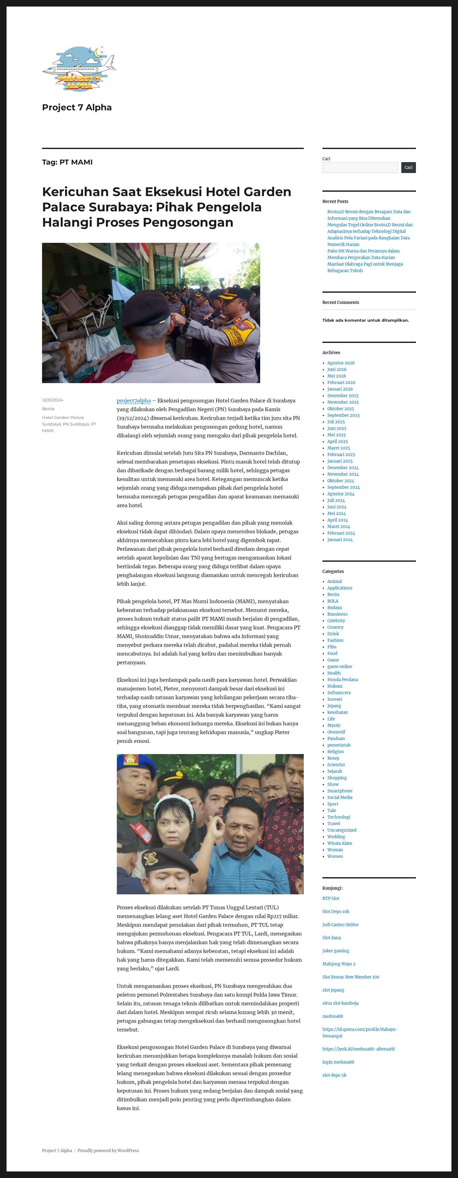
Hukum (334, 686)
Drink (333, 634)
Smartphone (339, 791)
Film (331, 647)
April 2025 (337, 441)
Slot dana (331, 937)
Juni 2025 (336, 428)
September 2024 (343, 487)
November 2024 (343, 474)
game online (339, 666)
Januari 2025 (340, 461)
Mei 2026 (336, 376)
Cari (326, 158)
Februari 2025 (341, 454)
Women (335, 856)
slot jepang (333, 990)
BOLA (332, 601)
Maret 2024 (338, 526)
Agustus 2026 (341, 363)
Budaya (334, 607)
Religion (335, 751)
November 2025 (343, 402)
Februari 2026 (341, 382)
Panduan (336, 738)
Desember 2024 (343, 467)
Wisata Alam (339, 843)
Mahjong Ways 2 (338, 964)
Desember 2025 (343, 395)
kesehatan (337, 712)
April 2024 (337, 520)
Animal (334, 581)
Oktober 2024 (340, 480)
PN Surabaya (76, 423)
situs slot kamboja (340, 1003)
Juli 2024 (336, 500)
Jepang (334, 706)
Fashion (335, 640)
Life (331, 719)
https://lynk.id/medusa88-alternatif (358, 1049)
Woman (335, 850)
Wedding (336, 836)
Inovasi (334, 699)
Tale (331, 810)
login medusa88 (338, 1062)
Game (333, 660)
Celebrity (336, 620)
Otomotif (336, 732)
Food (332, 653)
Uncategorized (341, 830)
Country (335, 627)
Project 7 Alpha (77, 107)
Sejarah (334, 771)
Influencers (339, 692)
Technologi (338, 817)
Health (334, 673)
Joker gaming (335, 951)
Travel (333, 823)
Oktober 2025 (340, 408)
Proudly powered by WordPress (108, 1150)
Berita (48, 408)
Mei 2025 (336, 435)
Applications (339, 588)
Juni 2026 (337, 369)
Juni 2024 (336, 507)
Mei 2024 (336, 513)
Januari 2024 (340, 539)
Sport (332, 804)
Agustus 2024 (341, 494)
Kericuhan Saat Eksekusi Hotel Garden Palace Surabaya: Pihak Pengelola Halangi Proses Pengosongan (167, 207)
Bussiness (337, 614)
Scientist (336, 764)
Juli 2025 (336, 422)
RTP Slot (330, 898)
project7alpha (134, 400)
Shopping (337, 778)
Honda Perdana (342, 679)
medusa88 (332, 1016)
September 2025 (343, 415)
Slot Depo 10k (335, 911)
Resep (333, 758)
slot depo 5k (334, 1075)
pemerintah (339, 745)
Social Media (339, 797)
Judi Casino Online (340, 924)
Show (333, 784)
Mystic (334, 725)
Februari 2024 (341, 533)
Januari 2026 (340, 389)
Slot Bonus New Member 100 (350, 977)
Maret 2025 (338, 448)
